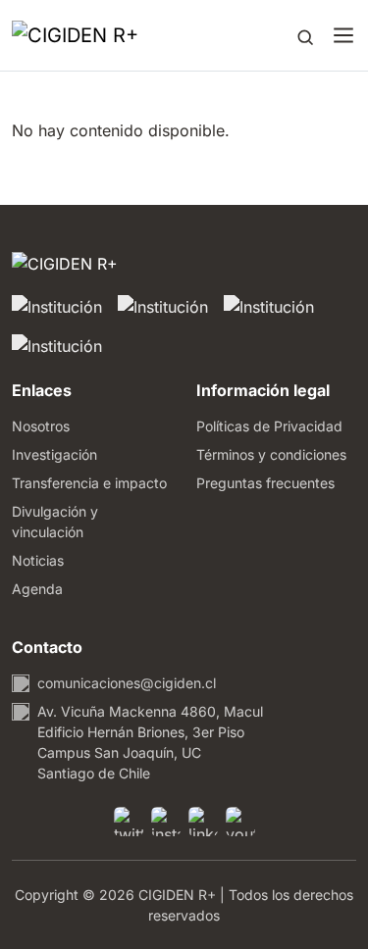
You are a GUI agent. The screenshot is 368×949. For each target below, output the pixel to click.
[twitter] (128, 821)
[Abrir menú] (343, 35)
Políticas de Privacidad (269, 426)
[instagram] (166, 821)
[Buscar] (305, 35)
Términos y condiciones (271, 454)
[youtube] (240, 821)
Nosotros (41, 426)
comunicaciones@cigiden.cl (126, 682)
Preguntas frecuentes (265, 482)
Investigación (54, 454)
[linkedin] (203, 821)
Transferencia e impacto (89, 482)
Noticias (38, 560)
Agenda (37, 588)
